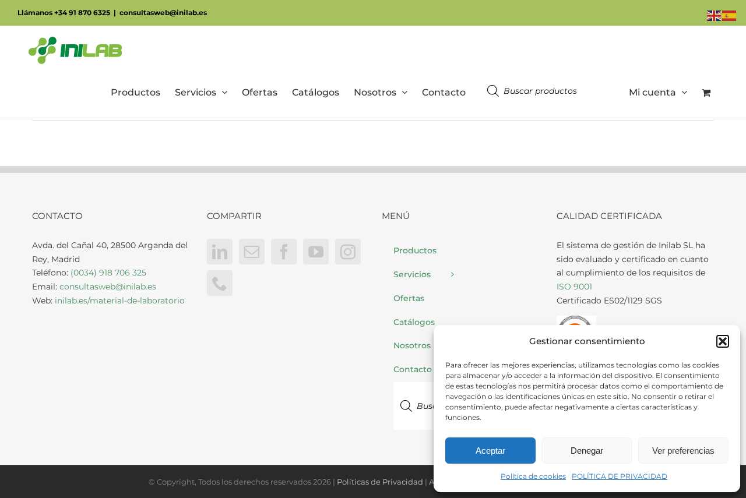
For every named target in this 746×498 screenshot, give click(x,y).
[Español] (729, 15)
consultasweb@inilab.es (163, 12)
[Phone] (220, 283)
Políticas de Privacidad (380, 481)
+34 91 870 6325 (82, 12)
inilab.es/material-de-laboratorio (120, 300)
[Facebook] (284, 251)
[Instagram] (348, 251)
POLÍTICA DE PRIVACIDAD (619, 476)
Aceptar (490, 450)
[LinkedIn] (220, 251)
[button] (723, 341)
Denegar (587, 450)
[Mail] (252, 251)
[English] (714, 15)
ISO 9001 (574, 286)
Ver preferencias (683, 450)
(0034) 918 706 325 (108, 272)
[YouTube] (316, 251)
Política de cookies (533, 476)
